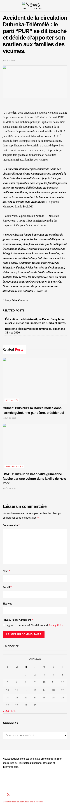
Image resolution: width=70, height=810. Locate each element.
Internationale (14, 466)
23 (35, 698)
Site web (7, 604)
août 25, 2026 (9, 418)
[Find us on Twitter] (8, 795)
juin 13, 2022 (10, 61)
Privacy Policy (56, 625)
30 (35, 705)
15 (25, 690)
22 (25, 698)
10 (44, 682)
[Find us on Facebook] (4, 795)
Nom (7, 571)
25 (53, 698)
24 (44, 698)
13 (7, 690)
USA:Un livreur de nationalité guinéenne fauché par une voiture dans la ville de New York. (34, 478)
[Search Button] (65, 5)
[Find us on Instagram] (17, 795)
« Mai (6, 711)
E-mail (7, 587)
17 (44, 690)
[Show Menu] (4, 5)
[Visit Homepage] (35, 5)
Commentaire (11, 525)
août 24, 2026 (9, 488)
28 (16, 705)
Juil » (13, 711)
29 (25, 705)
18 (53, 690)
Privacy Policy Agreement (18, 619)
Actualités (12, 400)
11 (53, 682)
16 (35, 690)
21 (16, 698)
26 (62, 698)
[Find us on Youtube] (13, 795)
